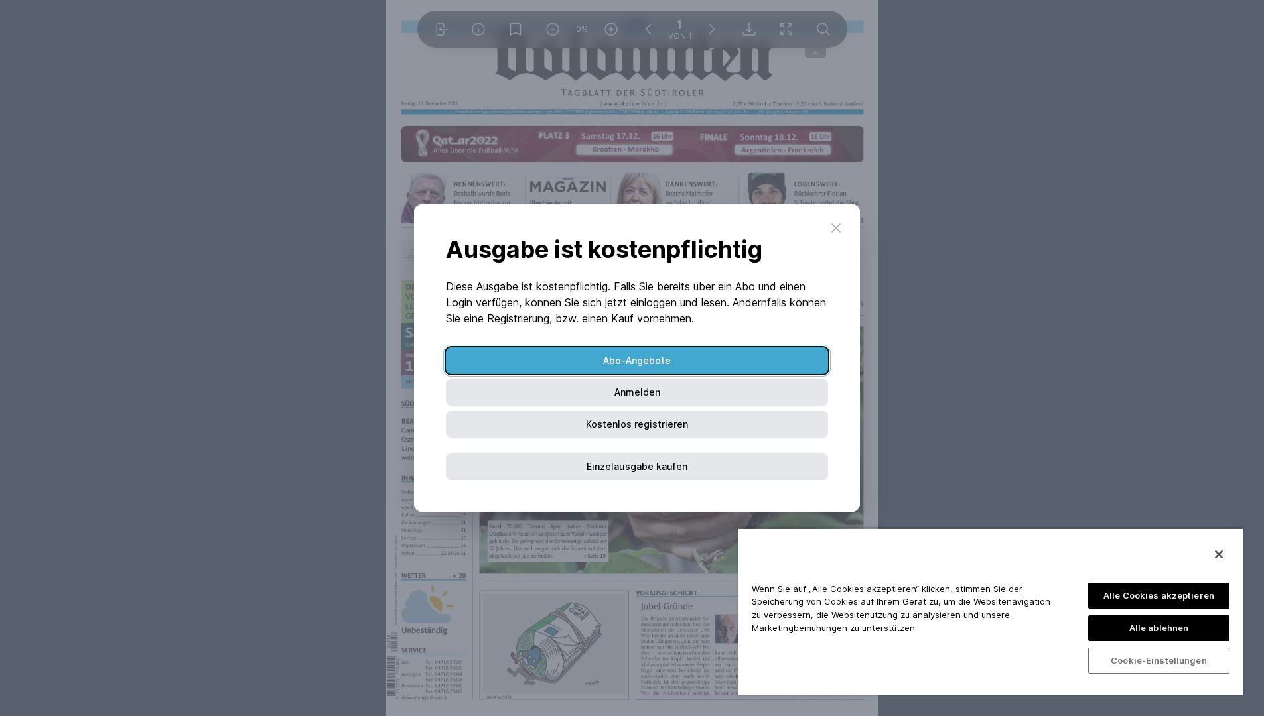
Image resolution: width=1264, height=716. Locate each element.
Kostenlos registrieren (637, 424)
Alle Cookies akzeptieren (1158, 595)
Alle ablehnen (1159, 628)
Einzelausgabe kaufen (637, 466)
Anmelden (637, 392)
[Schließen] (1218, 554)
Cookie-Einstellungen (1159, 660)
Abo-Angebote (637, 360)
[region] (990, 611)
